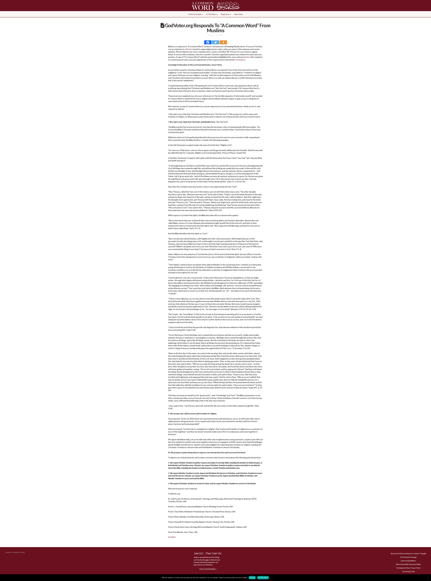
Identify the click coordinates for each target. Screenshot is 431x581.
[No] (428, 578)
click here (189, 49)
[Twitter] (215, 42)
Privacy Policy (263, 578)
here (248, 57)
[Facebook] (207, 42)
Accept (252, 578)
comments (239, 60)
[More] (223, 42)
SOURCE (172, 537)
